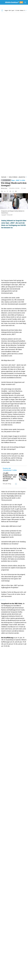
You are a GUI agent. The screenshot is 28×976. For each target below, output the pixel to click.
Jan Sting (5, 188)
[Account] (25, 2)
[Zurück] (2, 10)
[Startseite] (11, 2)
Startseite (3, 177)
